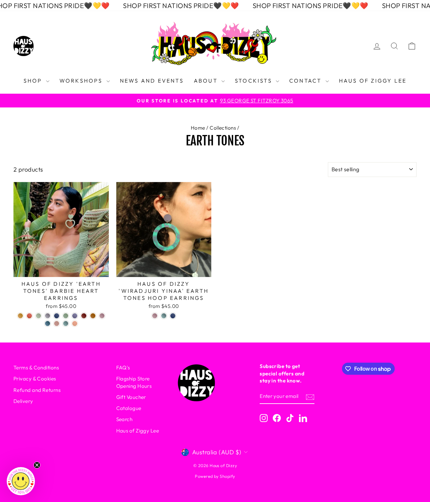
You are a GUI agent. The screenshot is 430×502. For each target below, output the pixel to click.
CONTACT (306, 80)
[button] (21, 481)
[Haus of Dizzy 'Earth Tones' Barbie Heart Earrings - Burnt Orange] (93, 316)
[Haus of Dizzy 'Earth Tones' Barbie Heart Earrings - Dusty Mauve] (47, 316)
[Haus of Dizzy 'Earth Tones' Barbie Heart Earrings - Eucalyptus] (38, 316)
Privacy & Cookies (34, 378)
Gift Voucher (131, 397)
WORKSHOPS (82, 80)
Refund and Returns (36, 390)
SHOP (34, 80)
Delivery (23, 401)
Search (124, 419)
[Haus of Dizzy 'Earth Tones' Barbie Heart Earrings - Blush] (56, 323)
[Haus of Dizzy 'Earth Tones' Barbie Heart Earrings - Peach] (75, 323)
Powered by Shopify (215, 476)
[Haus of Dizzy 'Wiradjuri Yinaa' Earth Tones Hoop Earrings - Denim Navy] (173, 316)
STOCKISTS (254, 80)
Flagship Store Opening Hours (134, 382)
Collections (223, 128)
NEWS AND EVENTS (152, 80)
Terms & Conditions (36, 367)
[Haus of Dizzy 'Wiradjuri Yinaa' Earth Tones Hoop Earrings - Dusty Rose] (155, 316)
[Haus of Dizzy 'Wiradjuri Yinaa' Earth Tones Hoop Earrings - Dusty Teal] (164, 316)
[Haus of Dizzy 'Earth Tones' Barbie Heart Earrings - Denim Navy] (56, 316)
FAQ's (123, 367)
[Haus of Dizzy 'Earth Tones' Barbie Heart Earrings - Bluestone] (47, 323)
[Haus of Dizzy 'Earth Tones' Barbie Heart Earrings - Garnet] (84, 316)
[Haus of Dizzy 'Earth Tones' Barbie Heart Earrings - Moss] (65, 316)
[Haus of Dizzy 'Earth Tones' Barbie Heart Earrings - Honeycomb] (20, 316)
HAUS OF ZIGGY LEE (372, 80)
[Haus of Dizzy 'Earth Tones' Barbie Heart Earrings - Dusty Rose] (102, 316)
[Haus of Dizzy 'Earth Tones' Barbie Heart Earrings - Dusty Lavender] (75, 316)
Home (198, 128)
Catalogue (128, 408)
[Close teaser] (37, 465)
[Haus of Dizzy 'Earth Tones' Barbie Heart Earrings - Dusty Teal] (65, 323)
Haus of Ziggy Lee (137, 430)
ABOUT (207, 80)
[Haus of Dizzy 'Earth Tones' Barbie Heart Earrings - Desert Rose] (29, 316)
